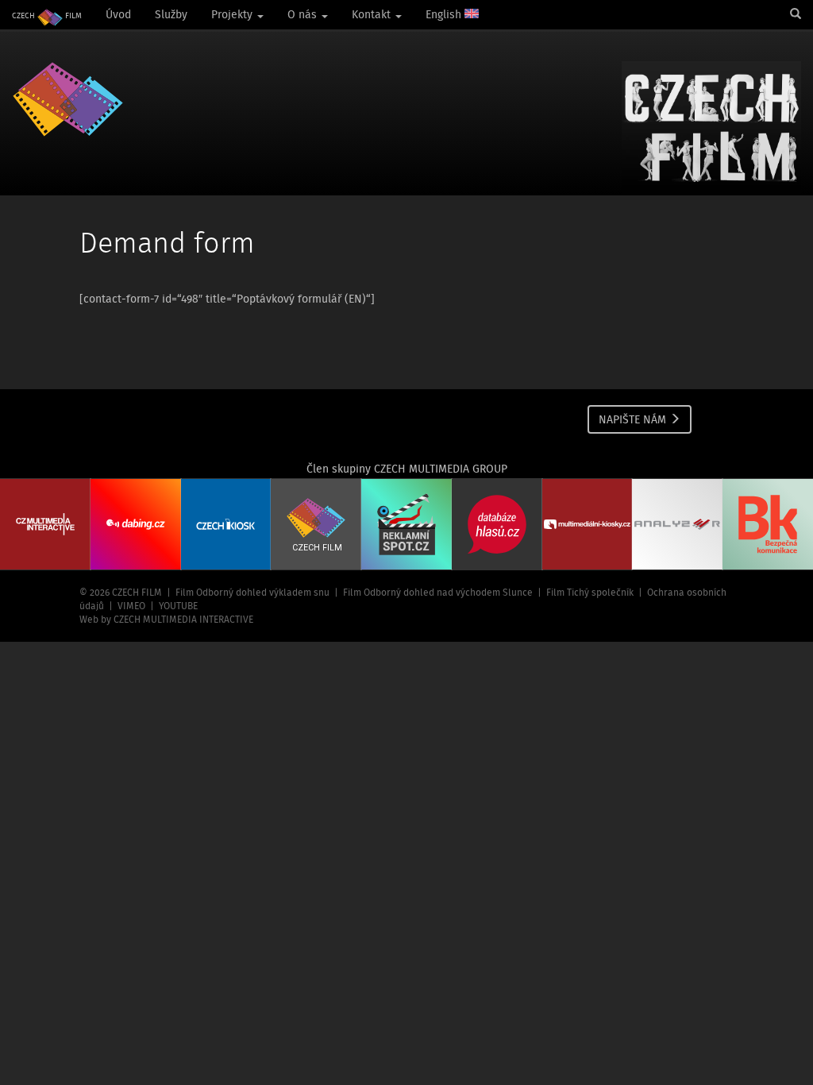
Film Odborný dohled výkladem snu (252, 592)
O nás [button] (303, 14)
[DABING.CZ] (136, 524)
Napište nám (634, 419)
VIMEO (131, 605)
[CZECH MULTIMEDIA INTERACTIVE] (45, 524)
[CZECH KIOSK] (226, 524)
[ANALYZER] (677, 524)
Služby (171, 14)
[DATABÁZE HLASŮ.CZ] (497, 524)
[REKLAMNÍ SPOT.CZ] (406, 524)
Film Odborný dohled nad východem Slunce (438, 592)
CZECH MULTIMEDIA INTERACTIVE (183, 619)
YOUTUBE (178, 605)
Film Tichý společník (590, 592)
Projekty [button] (233, 14)
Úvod (118, 14)
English (445, 14)
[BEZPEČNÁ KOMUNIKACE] (767, 524)
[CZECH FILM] (68, 99)
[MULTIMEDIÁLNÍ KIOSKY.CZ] (587, 524)
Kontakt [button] (373, 14)
